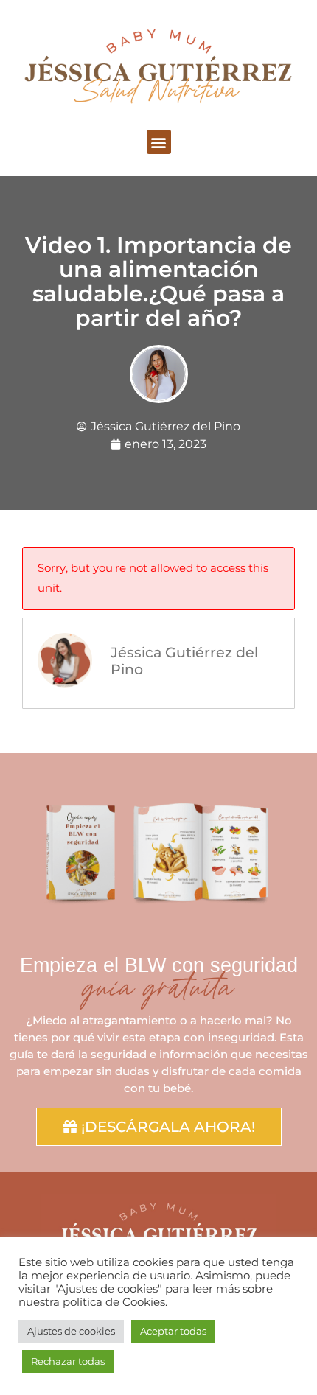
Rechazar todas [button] (68, 1361)
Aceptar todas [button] (173, 1331)
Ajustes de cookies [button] (71, 1331)
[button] (159, 142)
